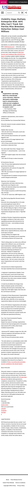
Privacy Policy (21, 485)
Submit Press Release (8, 482)
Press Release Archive (16, 479)
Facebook (3, 410)
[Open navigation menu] (2, 12)
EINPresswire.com (9, 46)
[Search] (19, 12)
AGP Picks (3, 2)
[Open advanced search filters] (22, 12)
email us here (4, 405)
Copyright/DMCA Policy (9, 485)
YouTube (3, 412)
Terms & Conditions (20, 482)
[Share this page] (26, 12)
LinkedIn (3, 408)
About (7, 479)
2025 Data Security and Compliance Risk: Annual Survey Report (13, 54)
